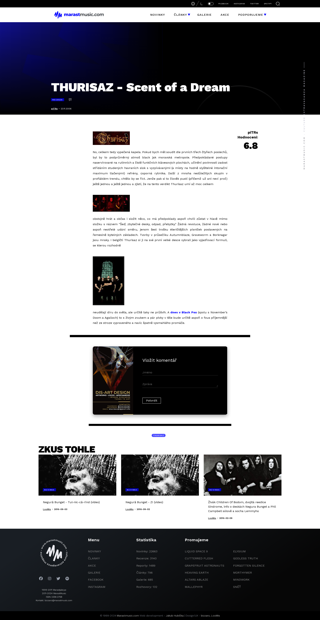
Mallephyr (194, 587)
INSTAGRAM (239, 4)
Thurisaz (158, 435)
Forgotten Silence (249, 565)
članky (94, 558)
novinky (94, 551)
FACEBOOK (223, 4)
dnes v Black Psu (183, 312)
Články (180, 14)
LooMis (215, 615)
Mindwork (241, 579)
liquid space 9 (196, 551)
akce (92, 565)
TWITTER (254, 4)
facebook (96, 579)
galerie (94, 572)
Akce (225, 14)
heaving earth (197, 572)
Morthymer (242, 572)
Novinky (157, 14)
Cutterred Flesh (199, 558)
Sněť (237, 587)
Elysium (239, 551)
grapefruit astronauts (204, 565)
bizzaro (205, 615)
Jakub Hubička (175, 615)
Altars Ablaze (196, 579)
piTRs (54, 108)
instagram (96, 587)
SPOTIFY (267, 4)
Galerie (204, 14)
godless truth (245, 558)
